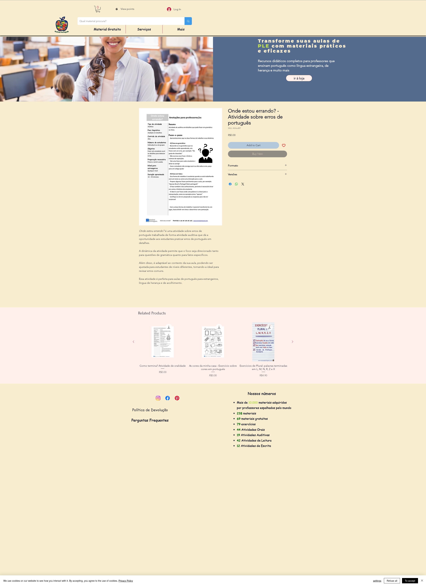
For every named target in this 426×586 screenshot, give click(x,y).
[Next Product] (293, 342)
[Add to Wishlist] (283, 145)
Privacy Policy (125, 580)
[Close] (422, 580)
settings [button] (377, 580)
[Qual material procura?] (188, 21)
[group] (213, 351)
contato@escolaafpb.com (173, 388)
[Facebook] (168, 398)
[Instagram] (158, 398)
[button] (98, 9)
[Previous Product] (133, 342)
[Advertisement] (100, 536)
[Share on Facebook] (230, 184)
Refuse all (392, 580)
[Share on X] (243, 184)
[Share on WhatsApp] (236, 184)
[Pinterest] (177, 398)
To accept (410, 580)
